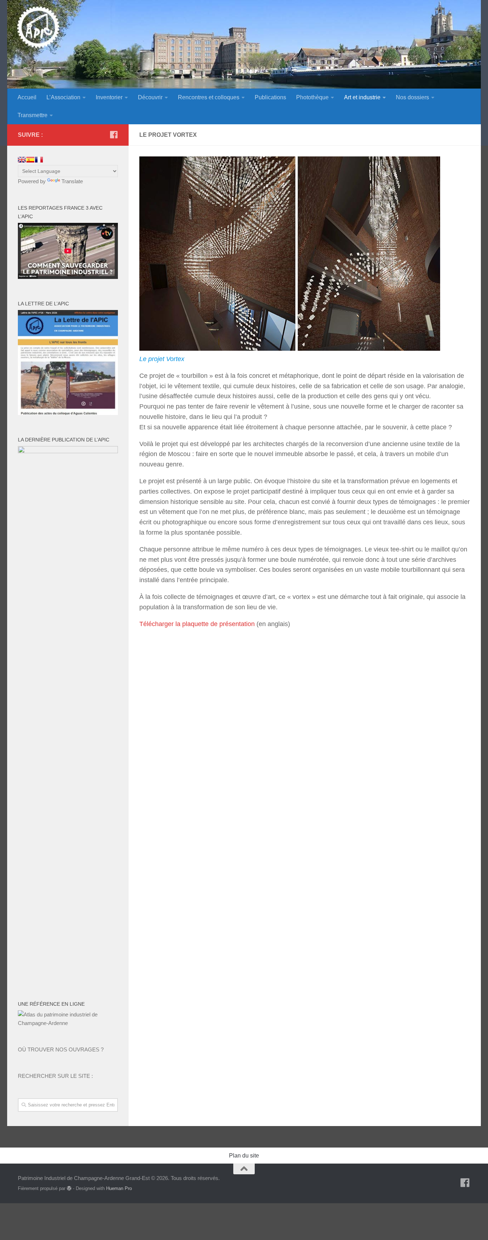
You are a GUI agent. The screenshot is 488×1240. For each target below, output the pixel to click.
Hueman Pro (119, 1188)
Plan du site (244, 1155)
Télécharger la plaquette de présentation (197, 624)
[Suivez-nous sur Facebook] (113, 134)
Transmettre (33, 115)
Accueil (27, 97)
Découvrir (150, 97)
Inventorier (109, 97)
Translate (72, 181)
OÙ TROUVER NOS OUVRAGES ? (61, 1049)
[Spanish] (30, 159)
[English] (22, 159)
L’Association (63, 97)
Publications (270, 97)
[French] (39, 159)
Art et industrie (362, 97)
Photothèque (312, 97)
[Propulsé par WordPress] (69, 1188)
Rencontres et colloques (208, 97)
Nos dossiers (412, 97)
